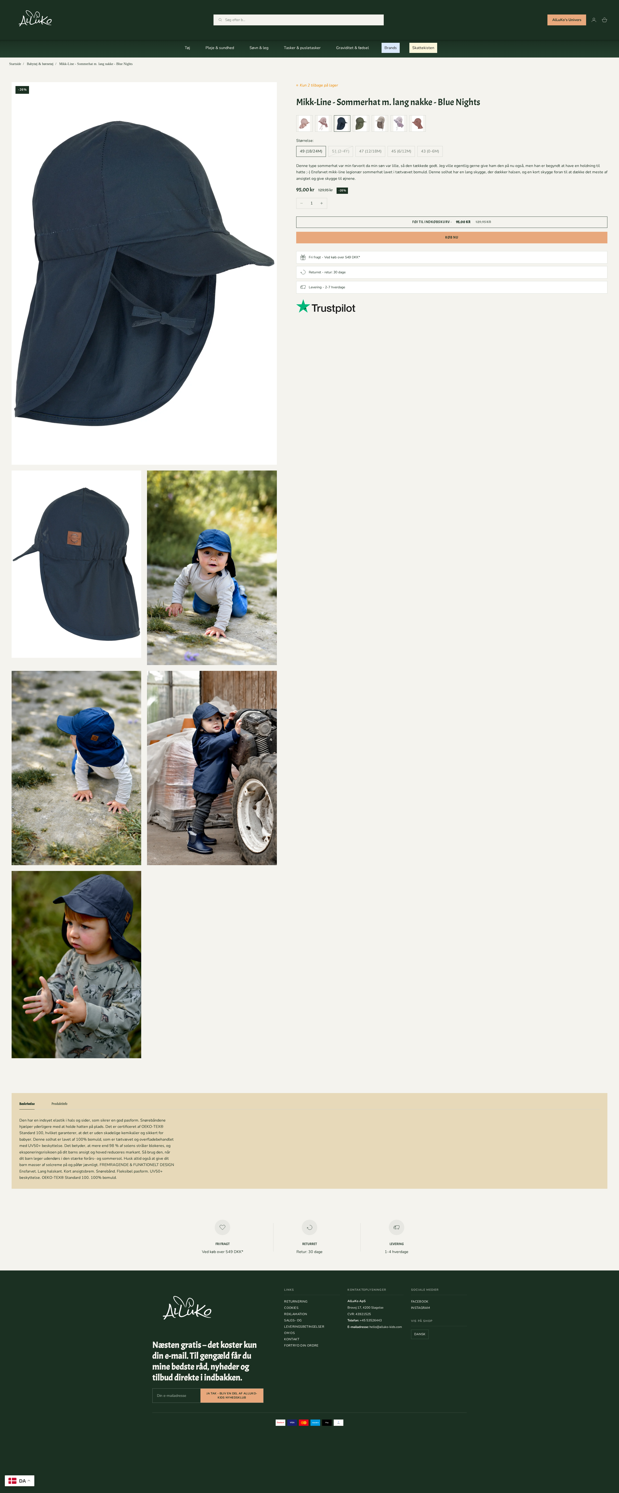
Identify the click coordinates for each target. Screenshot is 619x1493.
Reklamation (295, 1314)
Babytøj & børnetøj (40, 64)
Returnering (295, 1301)
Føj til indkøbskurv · (451, 222)
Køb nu (451, 237)
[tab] (27, 1105)
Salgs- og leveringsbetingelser (304, 1323)
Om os (289, 1333)
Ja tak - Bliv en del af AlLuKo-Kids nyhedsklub (231, 1395)
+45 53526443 (371, 1320)
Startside (15, 64)
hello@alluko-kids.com (385, 1327)
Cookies (291, 1308)
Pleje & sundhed (220, 48)
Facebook (419, 1301)
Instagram (420, 1308)
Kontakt (291, 1339)
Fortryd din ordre (301, 1345)
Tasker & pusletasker (302, 48)
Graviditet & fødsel (352, 48)
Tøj (187, 48)
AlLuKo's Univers (566, 19)
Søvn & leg (259, 48)
